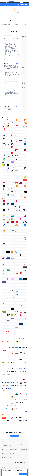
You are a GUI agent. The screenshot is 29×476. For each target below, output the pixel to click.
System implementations (24, 448)
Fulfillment (9, 388)
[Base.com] (3, 4)
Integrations (14, 12)
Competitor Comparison (23, 450)
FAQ (21, 445)
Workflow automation (4, 453)
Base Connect (4, 454)
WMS (8, 377)
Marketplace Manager (4, 445)
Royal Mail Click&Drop (13, 453)
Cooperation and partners (24, 449)
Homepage (11, 12)
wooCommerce (12, 448)
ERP (2, 450)
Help (21, 444)
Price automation (4, 448)
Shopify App (11, 450)
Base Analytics (4, 457)
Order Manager (4, 444)
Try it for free (23, 4)
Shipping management (5, 452)
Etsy (10, 445)
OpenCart (11, 452)
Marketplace (9, 117)
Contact (17, 63)
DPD (10, 457)
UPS (10, 454)
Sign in (20, 4)
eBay (11, 444)
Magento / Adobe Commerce (13, 449)
